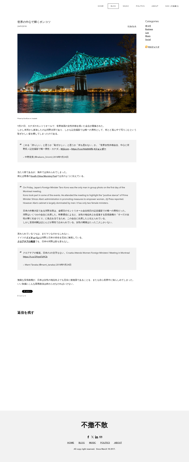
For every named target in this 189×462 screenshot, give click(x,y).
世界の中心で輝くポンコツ (34, 22)
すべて (148, 26)
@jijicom (65, 149)
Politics (140, 6)
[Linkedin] (96, 437)
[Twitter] (92, 437)
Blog (113, 6)
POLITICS (105, 442)
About (155, 6)
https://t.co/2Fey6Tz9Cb (35, 256)
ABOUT (118, 442)
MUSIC (92, 442)
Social (148, 39)
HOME (70, 442)
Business (149, 29)
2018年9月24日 (60, 157)
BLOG (82, 442)
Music (126, 6)
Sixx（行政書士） (172, 6)
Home (100, 6)
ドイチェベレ (33, 237)
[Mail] (100, 437)
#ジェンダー (100, 149)
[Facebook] (88, 437)
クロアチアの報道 (26, 241)
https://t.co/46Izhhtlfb (82, 149)
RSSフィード (153, 47)
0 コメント (132, 26)
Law (147, 33)
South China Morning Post (44, 176)
